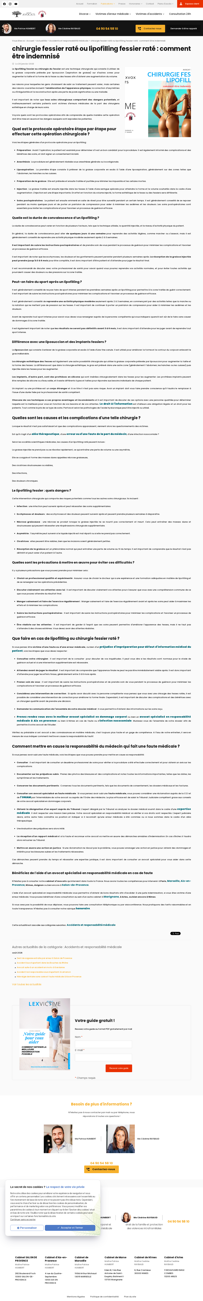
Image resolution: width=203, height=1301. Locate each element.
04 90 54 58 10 (107, 28)
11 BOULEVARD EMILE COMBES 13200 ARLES (174, 1274)
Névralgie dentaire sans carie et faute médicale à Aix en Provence (49, 976)
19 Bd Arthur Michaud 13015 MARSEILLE (85, 1276)
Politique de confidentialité (104, 1296)
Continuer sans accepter (23, 1219)
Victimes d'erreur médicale (112, 14)
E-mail (79, 1050)
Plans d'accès (164, 3)
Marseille (173, 881)
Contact (150, 3)
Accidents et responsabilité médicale (68, 40)
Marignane (111, 897)
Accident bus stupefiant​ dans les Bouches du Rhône (42, 962)
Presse (121, 3)
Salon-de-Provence (74, 885)
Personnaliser (28, 1227)
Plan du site (130, 1296)
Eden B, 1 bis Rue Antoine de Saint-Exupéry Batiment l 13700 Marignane (114, 1276)
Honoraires (134, 3)
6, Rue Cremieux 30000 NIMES (142, 1273)
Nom (78, 1037)
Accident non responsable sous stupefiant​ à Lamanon (44, 971)
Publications (107, 3)
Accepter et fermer (71, 1227)
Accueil (79, 3)
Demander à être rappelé (183, 28)
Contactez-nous (149, 28)
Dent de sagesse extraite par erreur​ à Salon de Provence (44, 958)
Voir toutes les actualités (26, 984)
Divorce (83, 14)
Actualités (41, 40)
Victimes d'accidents (149, 14)
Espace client (189, 4)
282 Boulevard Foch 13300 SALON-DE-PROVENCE (25, 1278)
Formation (92, 3)
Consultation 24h (180, 14)
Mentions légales (76, 1296)
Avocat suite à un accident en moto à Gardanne (41, 967)
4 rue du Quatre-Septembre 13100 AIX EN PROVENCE (53, 1279)
